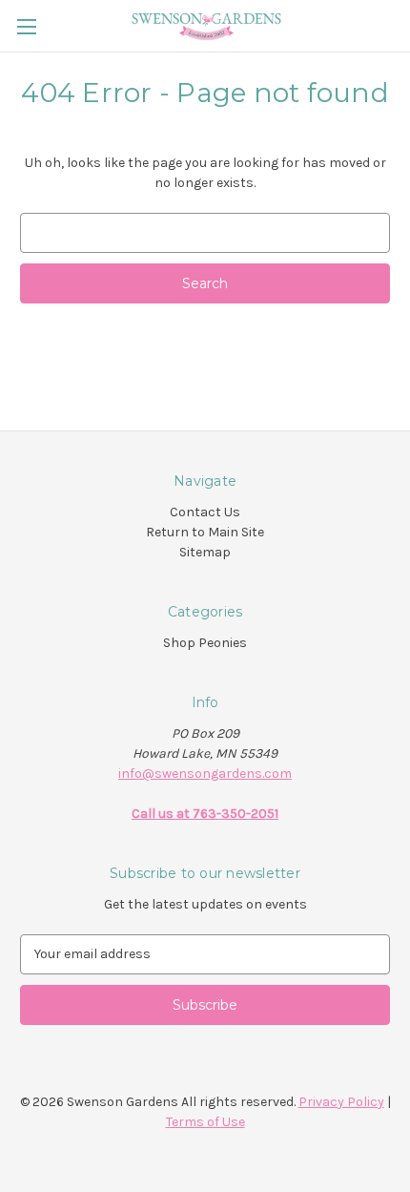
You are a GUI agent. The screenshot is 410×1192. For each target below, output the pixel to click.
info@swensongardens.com (205, 773)
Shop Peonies (205, 643)
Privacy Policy (341, 1102)
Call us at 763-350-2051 (205, 813)
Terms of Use (205, 1122)
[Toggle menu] (26, 26)
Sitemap (205, 552)
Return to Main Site (205, 532)
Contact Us (205, 512)
